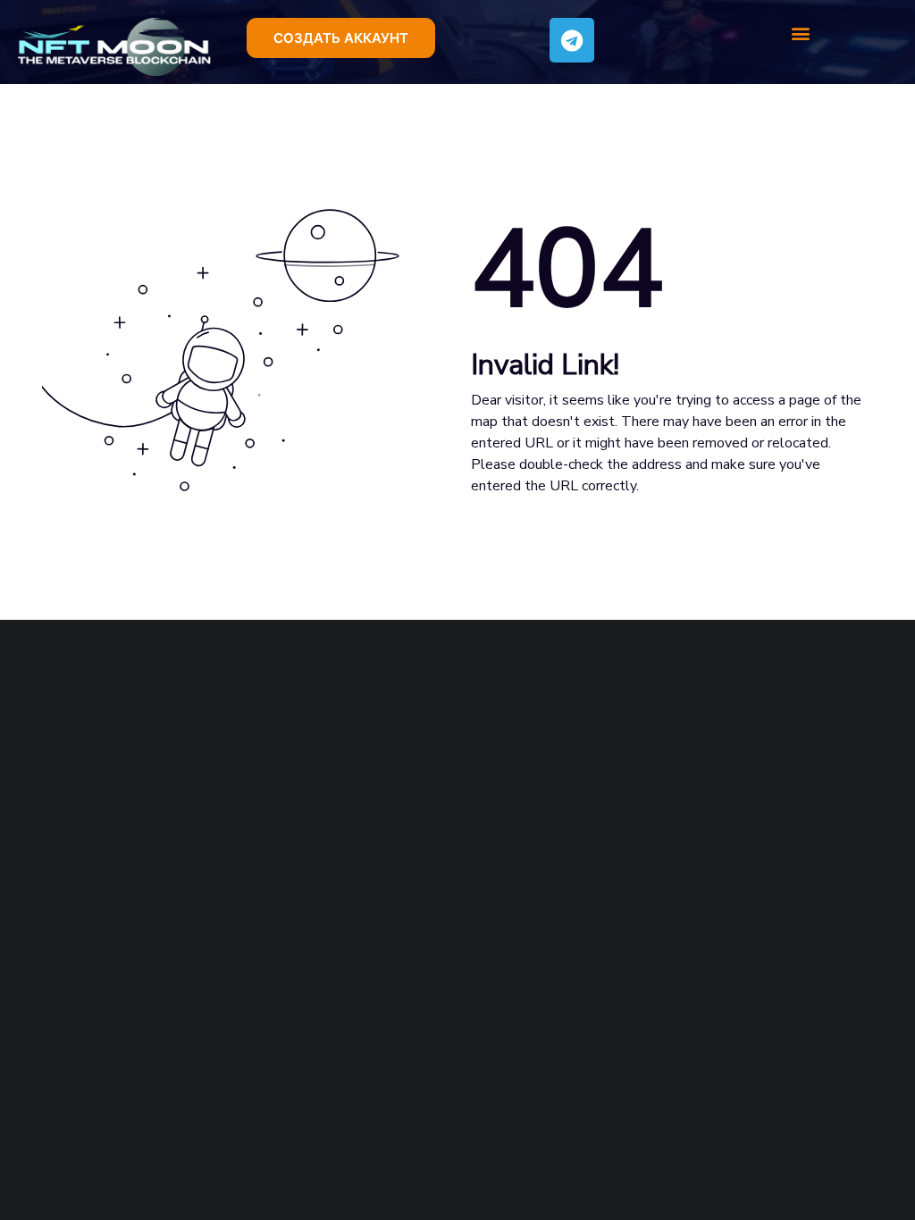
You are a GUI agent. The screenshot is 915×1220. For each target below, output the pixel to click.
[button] (341, 38)
